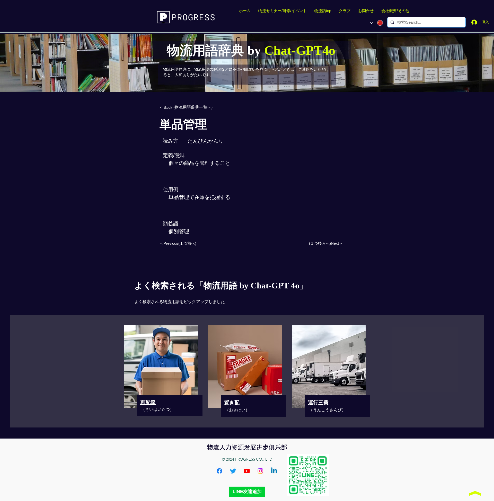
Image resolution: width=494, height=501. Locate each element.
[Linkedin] (274, 471)
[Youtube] (246, 471)
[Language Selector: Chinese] (376, 23)
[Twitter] (233, 471)
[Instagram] (260, 471)
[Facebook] (219, 471)
